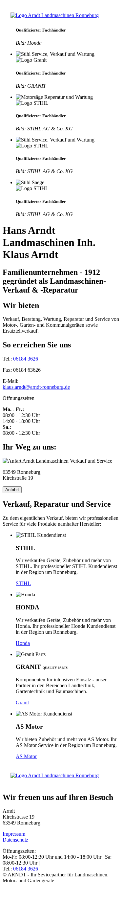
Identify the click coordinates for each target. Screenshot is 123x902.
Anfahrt (12, 489)
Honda (23, 643)
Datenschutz (15, 840)
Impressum (14, 834)
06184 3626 (25, 359)
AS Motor (26, 756)
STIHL (23, 583)
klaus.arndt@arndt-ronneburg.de (36, 387)
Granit (22, 702)
